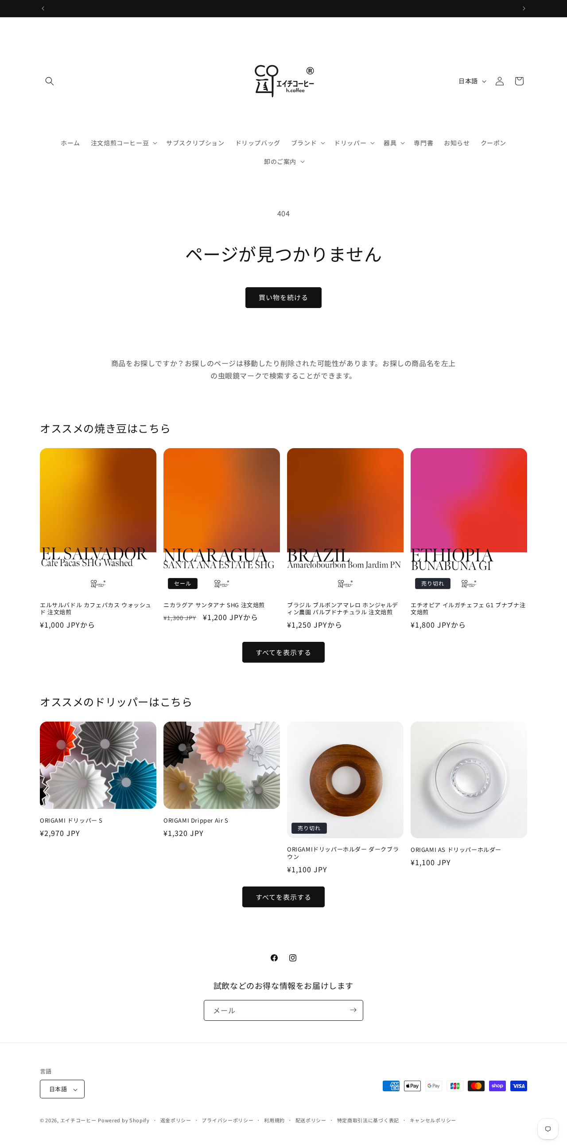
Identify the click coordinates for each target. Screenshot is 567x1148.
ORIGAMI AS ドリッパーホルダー (456, 850)
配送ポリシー (310, 1120)
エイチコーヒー (78, 1120)
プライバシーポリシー (227, 1120)
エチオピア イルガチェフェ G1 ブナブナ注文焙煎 (468, 609)
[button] (49, 81)
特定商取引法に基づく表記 (368, 1120)
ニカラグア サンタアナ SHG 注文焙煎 (214, 605)
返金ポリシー (175, 1120)
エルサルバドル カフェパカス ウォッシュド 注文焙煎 (95, 609)
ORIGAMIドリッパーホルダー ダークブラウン (343, 853)
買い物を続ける (283, 297)
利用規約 (274, 1120)
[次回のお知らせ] (524, 8)
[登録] (353, 1010)
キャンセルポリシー (433, 1120)
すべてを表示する (283, 652)
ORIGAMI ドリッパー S (71, 820)
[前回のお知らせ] (43, 8)
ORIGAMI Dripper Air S (196, 820)
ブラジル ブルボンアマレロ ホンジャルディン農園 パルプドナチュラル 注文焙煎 (342, 609)
